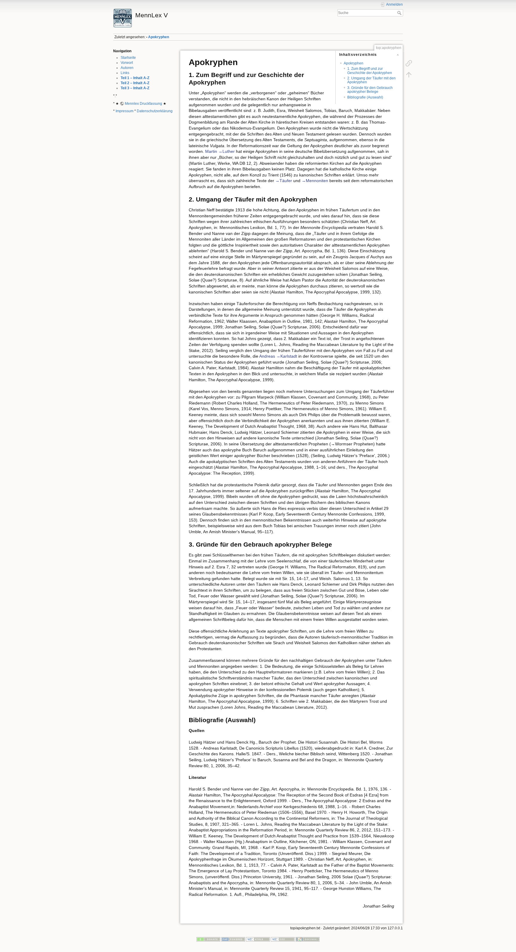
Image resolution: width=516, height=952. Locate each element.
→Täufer (283, 180)
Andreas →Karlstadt (278, 356)
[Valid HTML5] (258, 939)
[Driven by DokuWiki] (308, 939)
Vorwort (127, 63)
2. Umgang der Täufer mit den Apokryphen (371, 80)
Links (125, 73)
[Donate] (208, 939)
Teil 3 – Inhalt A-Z (135, 88)
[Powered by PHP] (233, 939)
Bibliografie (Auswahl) (365, 97)
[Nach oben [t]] (409, 74)
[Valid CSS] (283, 939)
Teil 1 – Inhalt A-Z (135, 78)
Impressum (124, 111)
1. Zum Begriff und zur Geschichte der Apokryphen (369, 71)
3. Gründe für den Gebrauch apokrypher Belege (370, 90)
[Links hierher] (409, 63)
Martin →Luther (220, 151)
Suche (400, 13)
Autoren (127, 68)
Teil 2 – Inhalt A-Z (135, 83)
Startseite (128, 58)
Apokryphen (158, 37)
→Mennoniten (315, 180)
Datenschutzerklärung (155, 111)
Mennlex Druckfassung (143, 103)
